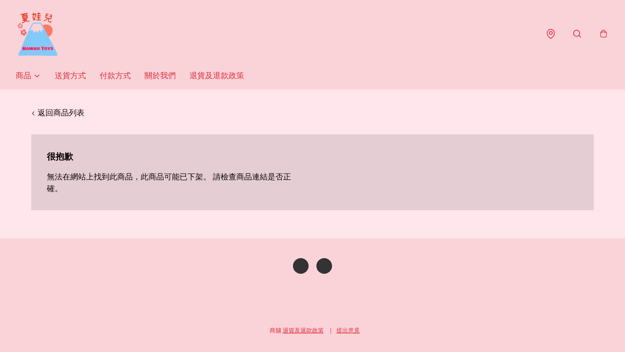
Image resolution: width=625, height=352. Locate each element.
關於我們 (160, 75)
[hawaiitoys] (38, 34)
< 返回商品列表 (57, 112)
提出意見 (348, 330)
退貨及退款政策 (216, 75)
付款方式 (115, 75)
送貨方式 (70, 75)
